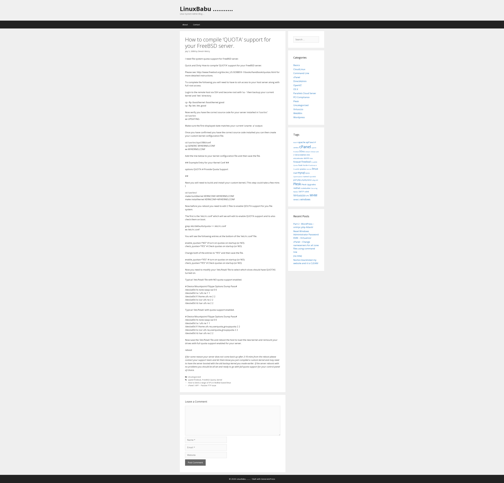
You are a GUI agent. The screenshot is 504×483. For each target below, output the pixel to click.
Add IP (295, 142)
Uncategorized (194, 377)
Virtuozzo (298, 109)
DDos (302, 151)
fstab (300, 165)
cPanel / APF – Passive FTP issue (202, 385)
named (306, 176)
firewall (297, 161)
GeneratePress (268, 479)
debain (307, 152)
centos (296, 147)
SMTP (301, 191)
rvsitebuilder (306, 188)
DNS (308, 155)
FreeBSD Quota (209, 380)
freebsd (306, 161)
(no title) (297, 255)
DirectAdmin (299, 81)
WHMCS (296, 199)
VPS (307, 196)
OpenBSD (312, 177)
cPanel (296, 77)
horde (305, 165)
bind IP (313, 142)
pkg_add (315, 180)
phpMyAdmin (306, 180)
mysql (301, 172)
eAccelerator (298, 158)
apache (301, 142)
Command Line (301, 73)
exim (306, 158)
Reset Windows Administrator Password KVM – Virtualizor (306, 234)
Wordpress (299, 117)
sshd (306, 191)
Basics (296, 65)
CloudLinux (299, 69)
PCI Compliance (301, 97)
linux (315, 168)
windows (305, 199)
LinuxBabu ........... (206, 9)
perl (295, 179)
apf (307, 142)
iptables (303, 169)
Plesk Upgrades (308, 184)
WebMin (297, 113)
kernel (219, 380)
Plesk (296, 101)
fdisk (311, 158)
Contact (196, 24)
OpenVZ (297, 85)
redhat (296, 188)
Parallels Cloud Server (304, 93)
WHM (313, 195)
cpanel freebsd (194, 380)
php (299, 179)
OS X (295, 89)
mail (295, 173)
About (185, 24)
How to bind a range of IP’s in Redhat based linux (209, 382)
